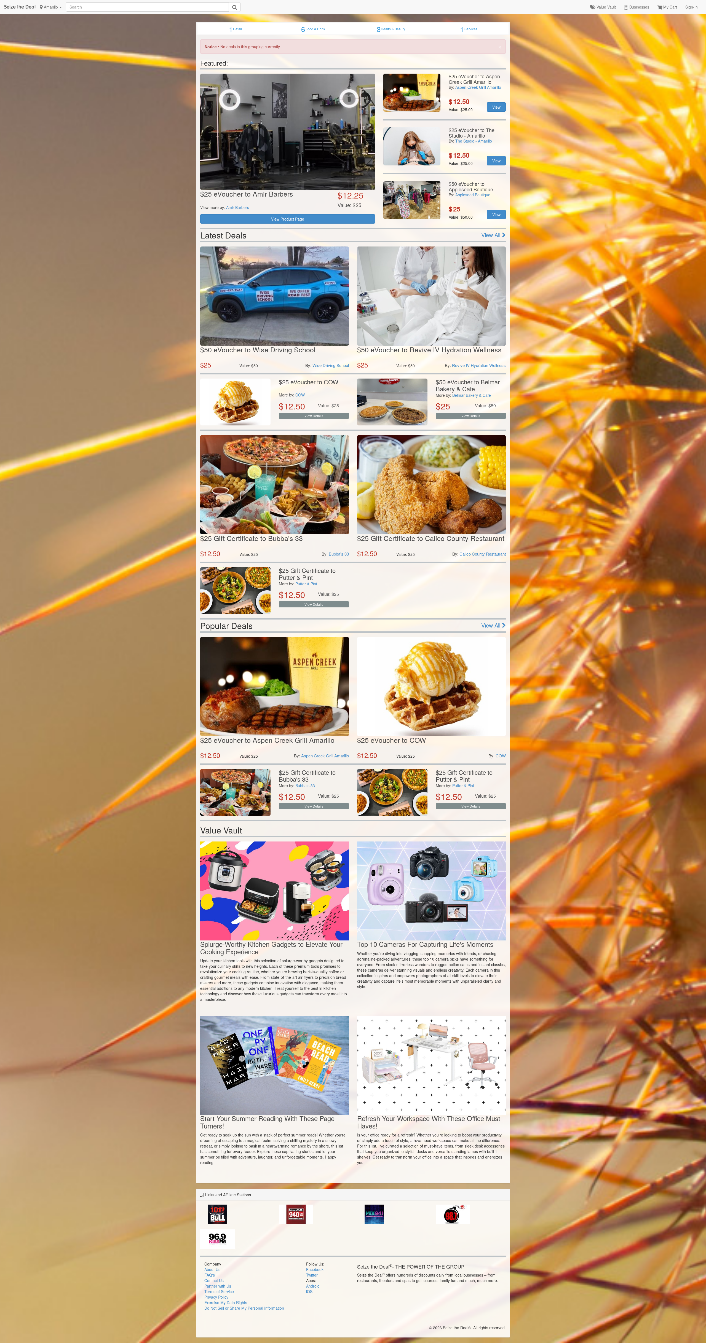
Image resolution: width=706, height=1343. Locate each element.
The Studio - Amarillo (473, 141)
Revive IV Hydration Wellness (479, 365)
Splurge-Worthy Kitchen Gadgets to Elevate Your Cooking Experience (271, 947)
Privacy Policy (216, 1297)
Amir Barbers (237, 207)
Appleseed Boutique (472, 194)
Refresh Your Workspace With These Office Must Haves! (428, 1121)
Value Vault (605, 7)
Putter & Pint (306, 583)
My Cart (669, 7)
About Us (212, 1269)
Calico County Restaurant (482, 554)
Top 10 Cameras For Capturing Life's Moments (425, 944)
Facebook (314, 1269)
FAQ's (209, 1275)
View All (491, 235)
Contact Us (214, 1280)
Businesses (638, 7)
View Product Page (287, 219)
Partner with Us (217, 1286)
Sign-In (691, 7)
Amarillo (51, 7)
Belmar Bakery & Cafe (471, 395)
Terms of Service (219, 1291)
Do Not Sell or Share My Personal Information (244, 1308)
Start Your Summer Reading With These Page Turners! (267, 1121)
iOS (309, 1291)
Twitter (312, 1275)
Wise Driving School (330, 365)
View (496, 107)
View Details (313, 415)
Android (313, 1286)
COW (300, 395)
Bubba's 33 (339, 554)
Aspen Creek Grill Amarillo (478, 87)
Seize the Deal (20, 7)
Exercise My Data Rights (225, 1302)
